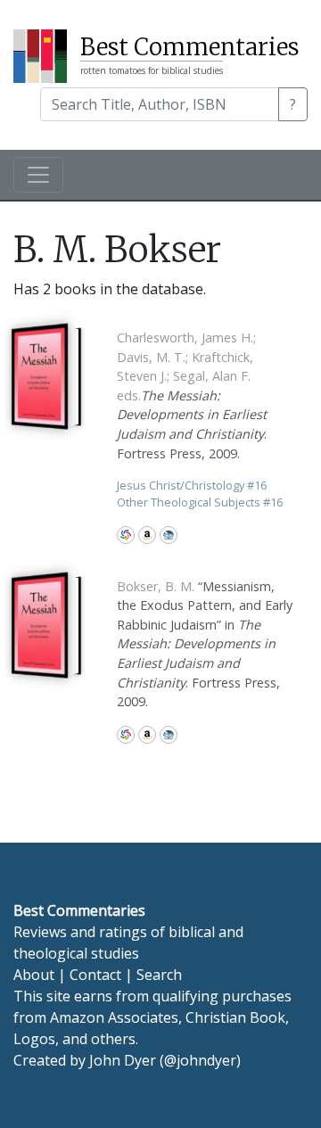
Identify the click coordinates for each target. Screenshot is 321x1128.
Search (159, 974)
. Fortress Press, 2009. (192, 395)
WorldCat (126, 535)
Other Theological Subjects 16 (200, 502)
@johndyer (200, 1060)
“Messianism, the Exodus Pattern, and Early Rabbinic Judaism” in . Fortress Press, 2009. (204, 644)
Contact (95, 974)
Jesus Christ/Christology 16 (192, 485)
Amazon (147, 535)
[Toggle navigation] (38, 175)
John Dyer (122, 1060)
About (33, 974)
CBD (168, 535)
